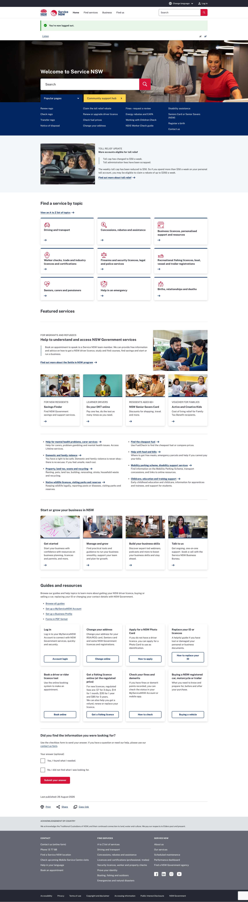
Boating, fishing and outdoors (113, 875)
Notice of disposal (50, 125)
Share (65, 807)
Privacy (60, 896)
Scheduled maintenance (167, 854)
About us (159, 844)
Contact (45, 838)
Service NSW (161, 838)
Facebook (156, 874)
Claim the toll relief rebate (97, 108)
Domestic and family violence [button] (61, 455)
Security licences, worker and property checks (122, 865)
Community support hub (101, 98)
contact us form (48, 746)
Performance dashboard (167, 860)
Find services (91, 12)
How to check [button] (145, 714)
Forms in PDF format (57, 619)
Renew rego (46, 108)
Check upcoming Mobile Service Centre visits (64, 860)
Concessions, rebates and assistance (116, 854)
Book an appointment (51, 870)
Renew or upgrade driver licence (100, 114)
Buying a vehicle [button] (188, 714)
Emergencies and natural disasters (115, 880)
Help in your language (52, 865)
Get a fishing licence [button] (103, 714)
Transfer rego (47, 120)
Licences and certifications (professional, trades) (123, 860)
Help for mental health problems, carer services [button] (71, 441)
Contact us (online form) (53, 844)
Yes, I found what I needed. (61, 760)
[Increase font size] (206, 37)
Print (48, 807)
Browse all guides (55, 603)
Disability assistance (179, 108)
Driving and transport (108, 849)
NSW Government (177, 896)
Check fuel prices (92, 120)
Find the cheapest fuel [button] (143, 441)
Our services (160, 849)
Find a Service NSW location (55, 854)
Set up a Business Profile (59, 614)
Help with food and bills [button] (144, 451)
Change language (181, 3)
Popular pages (52, 98)
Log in (205, 3)
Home (76, 12)
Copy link (84, 807)
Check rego (46, 114)
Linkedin (164, 874)
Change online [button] (102, 659)
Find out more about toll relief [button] (114, 177)
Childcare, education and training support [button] (153, 478)
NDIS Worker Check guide (139, 125)
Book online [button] (60, 714)
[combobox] (180, 12)
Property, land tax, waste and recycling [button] (67, 468)
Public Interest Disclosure (152, 896)
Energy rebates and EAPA (139, 114)
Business (107, 12)
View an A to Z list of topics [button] (55, 212)
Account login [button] (60, 659)
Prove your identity (107, 870)
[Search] (204, 12)
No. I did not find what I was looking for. (68, 770)
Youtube (179, 874)
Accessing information (125, 896)
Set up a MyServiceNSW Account (63, 608)
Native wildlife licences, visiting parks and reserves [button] (73, 482)
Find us (120, 12)
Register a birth (176, 123)
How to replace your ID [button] (188, 657)
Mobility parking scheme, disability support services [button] (159, 465)
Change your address (94, 125)
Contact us (174, 129)
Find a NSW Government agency (171, 865)
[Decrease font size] (201, 37)
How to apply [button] (145, 659)
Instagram (171, 874)
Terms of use (75, 896)
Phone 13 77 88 (48, 849)
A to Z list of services (108, 844)
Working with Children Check (141, 120)
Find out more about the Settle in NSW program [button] (66, 362)
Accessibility (46, 896)
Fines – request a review (138, 108)
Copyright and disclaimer (97, 896)
